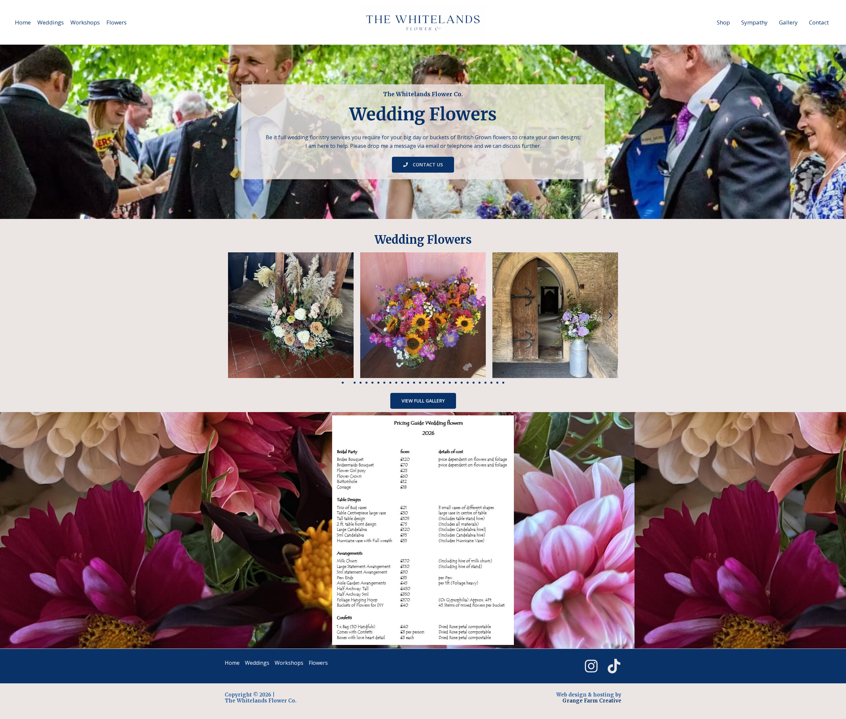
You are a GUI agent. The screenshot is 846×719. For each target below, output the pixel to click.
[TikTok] (614, 666)
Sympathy (754, 22)
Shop (723, 22)
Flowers (116, 22)
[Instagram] (591, 666)
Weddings (50, 22)
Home (23, 22)
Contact (819, 22)
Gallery (788, 22)
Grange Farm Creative (591, 701)
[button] (235, 315)
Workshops (85, 22)
